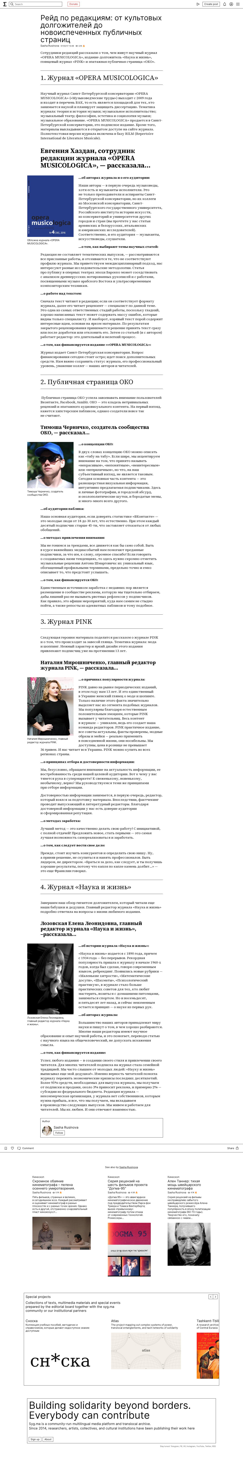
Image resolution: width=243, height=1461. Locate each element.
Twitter (208, 1446)
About (47, 1439)
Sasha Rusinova (49, 45)
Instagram (191, 1446)
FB (181, 1446)
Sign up (35, 1439)
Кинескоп (38, 1177)
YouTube (200, 1446)
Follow (59, 1132)
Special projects (38, 1297)
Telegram (175, 1446)
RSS (214, 1446)
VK (184, 1446)
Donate (73, 4)
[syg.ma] (5, 4)
